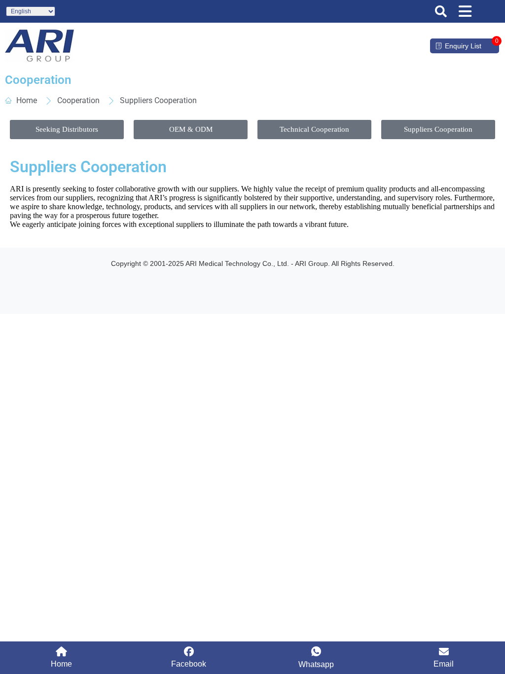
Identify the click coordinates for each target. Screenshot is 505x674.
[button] (441, 11)
